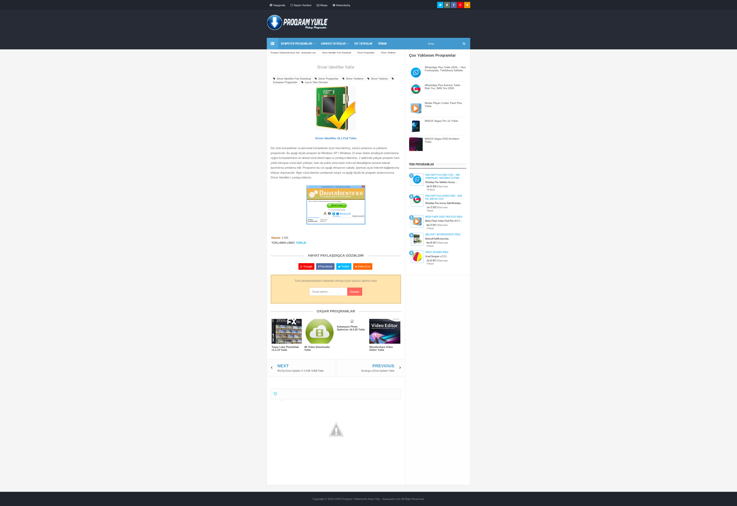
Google (307, 266)
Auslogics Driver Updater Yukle (377, 370)
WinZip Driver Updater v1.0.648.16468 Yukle (300, 370)
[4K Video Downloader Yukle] (319, 331)
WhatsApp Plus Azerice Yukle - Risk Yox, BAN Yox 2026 (443, 87)
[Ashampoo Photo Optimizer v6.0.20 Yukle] (352, 321)
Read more (443, 186)
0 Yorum (430, 228)
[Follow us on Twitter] (440, 5)
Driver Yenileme (354, 78)
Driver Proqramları (328, 78)
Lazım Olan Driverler (315, 82)
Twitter (344, 266)
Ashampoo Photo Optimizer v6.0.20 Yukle (351, 328)
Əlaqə (323, 5)
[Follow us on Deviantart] (447, 5)
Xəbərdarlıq (342, 5)
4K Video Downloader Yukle (317, 348)
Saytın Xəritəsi (302, 5)
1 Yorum (430, 210)
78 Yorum (431, 189)
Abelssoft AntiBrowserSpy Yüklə (442, 234)
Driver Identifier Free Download (293, 78)
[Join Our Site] (467, 5)
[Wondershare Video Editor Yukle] (384, 331)
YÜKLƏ (301, 242)
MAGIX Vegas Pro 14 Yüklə (441, 120)
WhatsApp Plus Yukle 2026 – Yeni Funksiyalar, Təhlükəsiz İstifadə (445, 69)
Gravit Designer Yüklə (436, 252)
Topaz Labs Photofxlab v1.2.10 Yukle (285, 348)
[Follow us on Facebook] (454, 5)
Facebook (326, 266)
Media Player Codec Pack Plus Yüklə (443, 216)
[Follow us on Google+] (460, 5)
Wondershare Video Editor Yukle (381, 348)
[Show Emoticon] (275, 394)
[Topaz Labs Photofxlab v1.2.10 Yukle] (287, 331)
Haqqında (279, 5)
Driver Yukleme (378, 78)
